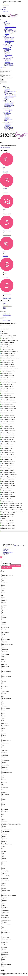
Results (2, 80)
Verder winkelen (6, 567)
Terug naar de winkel (15, 565)
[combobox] (6, 71)
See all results (3, 82)
